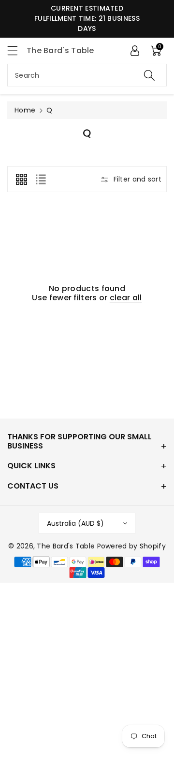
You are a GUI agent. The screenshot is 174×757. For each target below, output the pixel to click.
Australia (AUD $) (75, 523)
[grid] (21, 179)
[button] (17, 50)
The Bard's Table (66, 546)
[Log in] (134, 50)
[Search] (149, 75)
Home (24, 110)
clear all (126, 297)
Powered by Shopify (131, 546)
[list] (40, 179)
